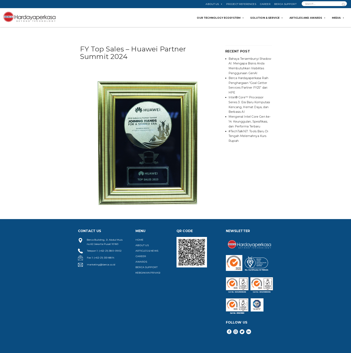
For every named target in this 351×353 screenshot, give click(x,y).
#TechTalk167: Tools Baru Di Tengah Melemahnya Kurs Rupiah (248, 136)
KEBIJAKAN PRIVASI (147, 272)
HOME (139, 239)
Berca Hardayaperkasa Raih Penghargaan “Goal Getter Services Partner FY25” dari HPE (248, 85)
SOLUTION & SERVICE (265, 17)
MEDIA (336, 17)
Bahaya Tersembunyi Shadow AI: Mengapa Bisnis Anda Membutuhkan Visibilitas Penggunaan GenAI (250, 66)
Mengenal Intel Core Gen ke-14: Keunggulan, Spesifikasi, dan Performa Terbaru (250, 121)
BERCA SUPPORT (285, 3)
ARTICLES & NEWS (146, 250)
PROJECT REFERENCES (241, 3)
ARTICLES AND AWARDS (305, 17)
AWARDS (141, 261)
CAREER (265, 3)
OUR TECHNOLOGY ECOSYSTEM (218, 17)
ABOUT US (212, 3)
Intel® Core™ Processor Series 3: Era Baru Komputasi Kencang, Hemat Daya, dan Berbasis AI (249, 105)
